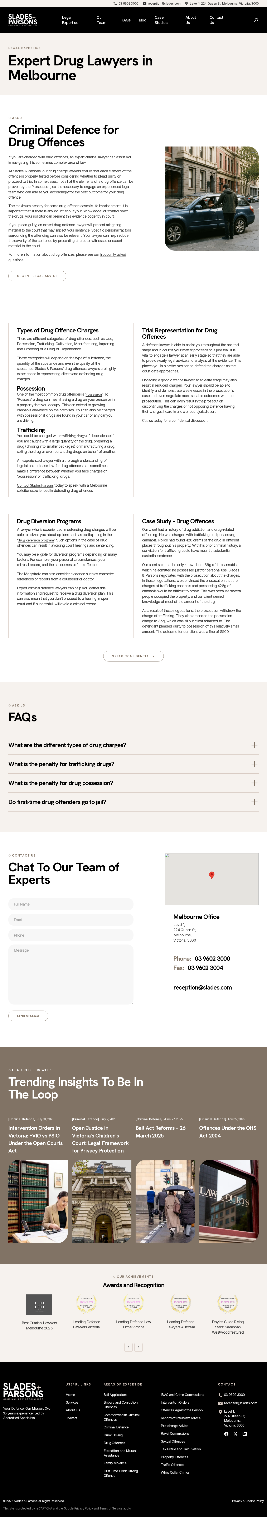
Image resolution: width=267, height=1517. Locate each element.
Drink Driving (113, 1435)
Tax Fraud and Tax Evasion (181, 1449)
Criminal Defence (116, 1427)
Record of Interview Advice (180, 1418)
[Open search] (256, 20)
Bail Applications (115, 1395)
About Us (190, 20)
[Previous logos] (128, 1347)
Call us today (152, 420)
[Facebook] (226, 1434)
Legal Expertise (70, 20)
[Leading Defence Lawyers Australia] (180, 1304)
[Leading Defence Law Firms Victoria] (133, 1304)
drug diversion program (36, 540)
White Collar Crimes (175, 1472)
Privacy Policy (83, 1508)
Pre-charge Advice (174, 1426)
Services (72, 1402)
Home (70, 1395)
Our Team (101, 20)
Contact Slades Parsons (35, 485)
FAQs (126, 20)
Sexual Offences (173, 1441)
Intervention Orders (175, 1402)
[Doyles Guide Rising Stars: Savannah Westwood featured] (227, 1304)
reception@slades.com (164, 3)
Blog (142, 20)
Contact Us (216, 20)
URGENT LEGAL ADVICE (37, 276)
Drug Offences (114, 1443)
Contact (71, 1418)
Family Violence (115, 1463)
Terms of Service (110, 1508)
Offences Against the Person (182, 1410)
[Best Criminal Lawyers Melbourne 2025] (39, 1304)
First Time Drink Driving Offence (121, 1473)
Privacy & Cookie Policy (248, 1501)
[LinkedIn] (245, 1434)
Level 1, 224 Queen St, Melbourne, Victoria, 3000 (224, 3)
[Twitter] (235, 1434)
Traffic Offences (172, 1465)
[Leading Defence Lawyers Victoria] (86, 1304)
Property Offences (174, 1457)
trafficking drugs (72, 435)
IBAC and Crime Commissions (182, 1395)
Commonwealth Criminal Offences (122, 1417)
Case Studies (161, 20)
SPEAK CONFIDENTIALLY (133, 656)
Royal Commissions (175, 1433)
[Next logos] (138, 1347)
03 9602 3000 (128, 3)
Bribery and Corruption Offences (121, 1404)
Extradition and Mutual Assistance (120, 1453)
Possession (94, 394)
